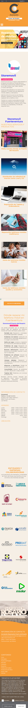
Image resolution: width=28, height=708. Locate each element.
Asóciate (3, 662)
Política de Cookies (6, 668)
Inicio (2, 657)
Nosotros (3, 666)
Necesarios (6, 700)
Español (22, 1)
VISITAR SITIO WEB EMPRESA (14, 303)
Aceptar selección (8, 706)
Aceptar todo (21, 706)
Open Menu (2, 24)
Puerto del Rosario (6, 661)
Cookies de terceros (19, 700)
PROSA (3, 673)
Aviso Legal (4, 671)
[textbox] (12, 37)
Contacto (3, 664)
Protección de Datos (6, 669)
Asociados (4, 659)
